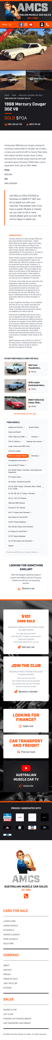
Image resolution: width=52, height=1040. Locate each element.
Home (6, 95)
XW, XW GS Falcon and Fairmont (20, 527)
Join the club (10, 983)
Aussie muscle (10, 926)
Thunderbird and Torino (18, 461)
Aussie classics (11, 935)
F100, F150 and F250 (17, 437)
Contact (7, 970)
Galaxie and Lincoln (35, 442)
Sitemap (7, 988)
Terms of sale (10, 979)
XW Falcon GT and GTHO (18, 517)
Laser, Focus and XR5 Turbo (19, 446)
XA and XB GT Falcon (17, 465)
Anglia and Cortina (16, 427)
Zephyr (11, 546)
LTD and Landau (14, 451)
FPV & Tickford (15, 442)
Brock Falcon (34, 427)
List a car (8, 1014)
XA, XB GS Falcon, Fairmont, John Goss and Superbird (25, 471)
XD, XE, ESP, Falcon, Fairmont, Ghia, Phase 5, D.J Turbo (26, 488)
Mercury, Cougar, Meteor (30, 95)
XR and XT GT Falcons (16, 508)
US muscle (8, 930)
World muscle (10, 939)
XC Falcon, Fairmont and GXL (19, 482)
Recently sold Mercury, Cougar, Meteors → (23, 552)
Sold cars (8, 944)
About (6, 966)
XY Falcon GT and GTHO (18, 531)
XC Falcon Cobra (14, 477)
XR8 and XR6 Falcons (16, 503)
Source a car (10, 1010)
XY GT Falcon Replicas (16, 536)
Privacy (7, 975)
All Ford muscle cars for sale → (26, 414)
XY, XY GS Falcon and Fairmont (21, 541)
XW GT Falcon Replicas (17, 522)
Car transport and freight (17, 1023)
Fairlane (35, 437)
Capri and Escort (14, 432)
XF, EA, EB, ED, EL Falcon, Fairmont (21, 494)
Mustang (36, 456)
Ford (14, 95)
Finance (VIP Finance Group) (17, 1019)
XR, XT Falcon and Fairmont (20, 513)
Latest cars (9, 921)
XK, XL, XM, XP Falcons (17, 498)
